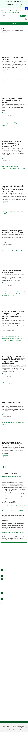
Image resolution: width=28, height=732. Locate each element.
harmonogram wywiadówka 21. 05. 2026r (13, 532)
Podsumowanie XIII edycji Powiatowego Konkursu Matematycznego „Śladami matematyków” (12, 144)
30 (15, 466)
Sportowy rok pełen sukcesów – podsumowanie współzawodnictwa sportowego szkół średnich (13, 188)
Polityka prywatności (16, 729)
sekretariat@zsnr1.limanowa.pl (14, 6)
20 (13, 466)
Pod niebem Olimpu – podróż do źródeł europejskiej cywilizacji (13, 231)
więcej (4, 70)
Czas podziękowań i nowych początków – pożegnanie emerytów (12, 100)
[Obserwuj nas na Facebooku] (18, 19)
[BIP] (26, 19)
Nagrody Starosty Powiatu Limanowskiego (11, 271)
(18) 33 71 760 (6, 19)
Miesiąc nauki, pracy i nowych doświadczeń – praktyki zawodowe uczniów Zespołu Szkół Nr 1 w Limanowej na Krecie (13, 315)
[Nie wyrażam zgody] (26, 727)
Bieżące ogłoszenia (15, 3)
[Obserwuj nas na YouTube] (24, 19)
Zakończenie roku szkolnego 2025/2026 (12, 58)
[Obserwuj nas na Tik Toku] (22, 19)
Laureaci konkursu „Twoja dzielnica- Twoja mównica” (12, 443)
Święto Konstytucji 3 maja (11, 403)
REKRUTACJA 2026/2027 (11, 1)
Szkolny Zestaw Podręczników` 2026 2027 (13, 506)
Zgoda (8, 729)
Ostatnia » (22, 466)
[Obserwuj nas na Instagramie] (20, 19)
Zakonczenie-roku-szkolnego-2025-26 (12, 511)
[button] (13, 23)
